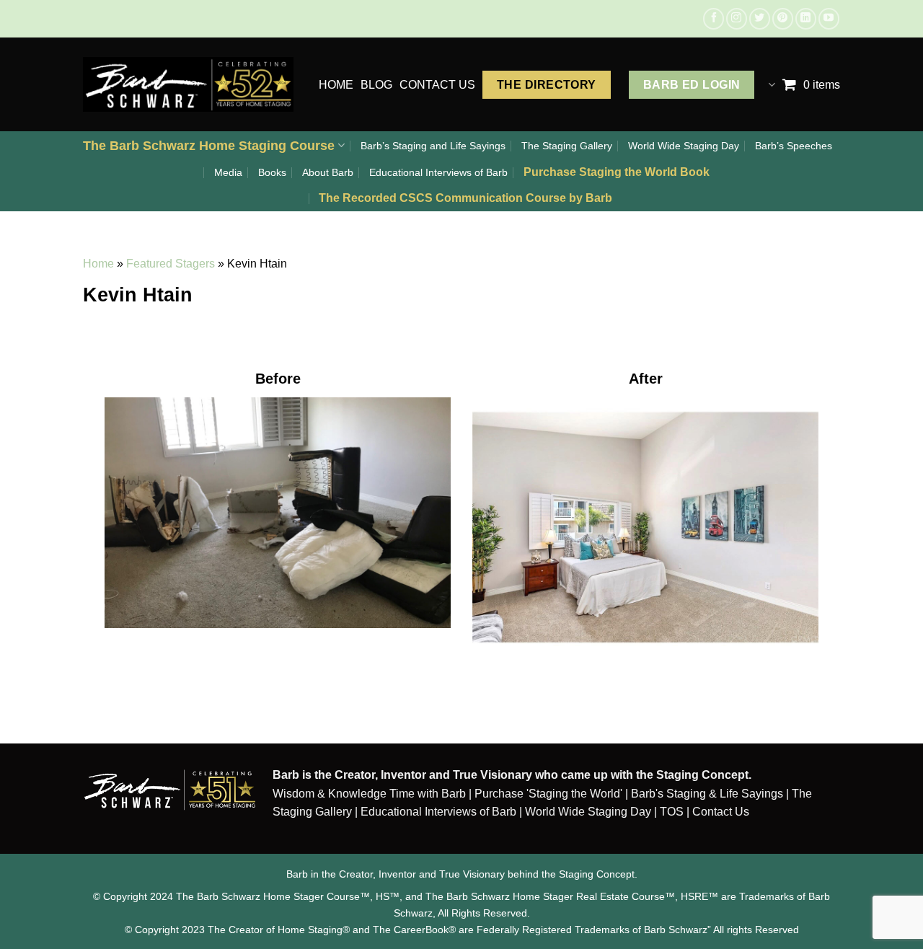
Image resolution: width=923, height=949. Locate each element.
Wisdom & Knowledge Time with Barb (369, 793)
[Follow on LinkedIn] (805, 18)
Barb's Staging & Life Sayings (707, 793)
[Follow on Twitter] (759, 18)
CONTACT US (437, 85)
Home (98, 263)
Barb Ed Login (692, 85)
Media (228, 172)
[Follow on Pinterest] (782, 18)
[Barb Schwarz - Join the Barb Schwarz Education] (188, 84)
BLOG (376, 85)
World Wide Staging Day (683, 145)
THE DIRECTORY (546, 85)
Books (272, 172)
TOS (672, 811)
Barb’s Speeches (793, 145)
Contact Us (720, 811)
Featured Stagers (170, 263)
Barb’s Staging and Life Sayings (433, 145)
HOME (336, 85)
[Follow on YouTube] (828, 18)
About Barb (327, 172)
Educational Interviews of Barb (438, 172)
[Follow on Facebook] (713, 18)
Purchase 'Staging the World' (549, 793)
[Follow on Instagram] (736, 18)
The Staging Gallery (566, 145)
